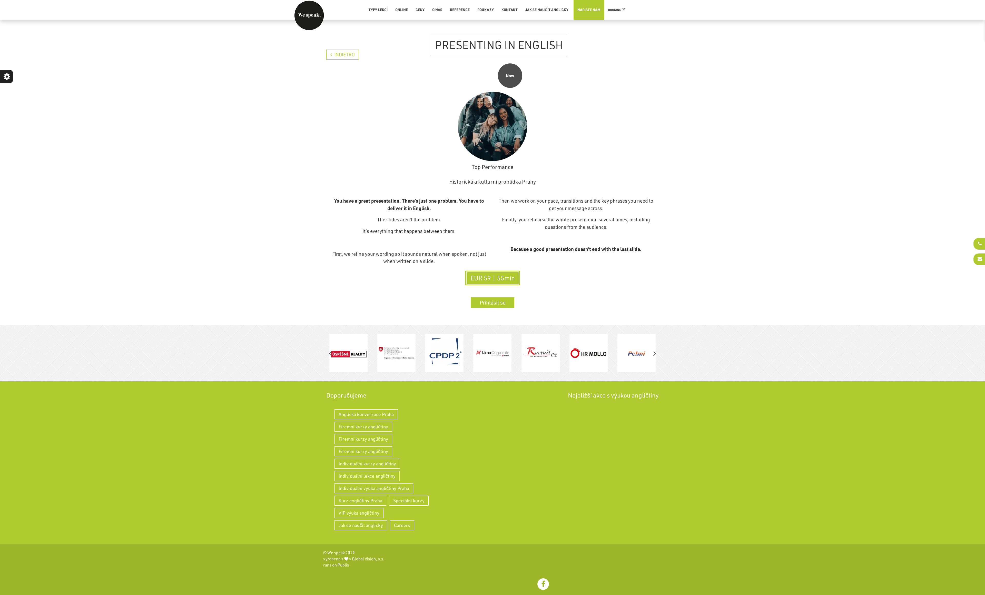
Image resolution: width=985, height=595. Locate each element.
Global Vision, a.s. (368, 558)
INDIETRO (344, 54)
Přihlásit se (493, 302)
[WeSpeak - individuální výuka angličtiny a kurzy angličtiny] (309, 15)
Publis (343, 565)
